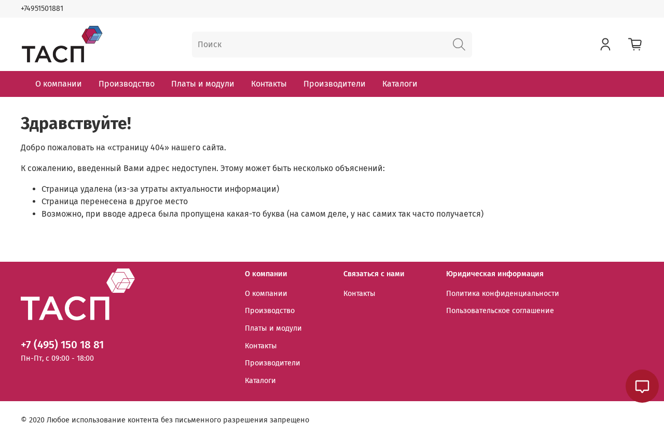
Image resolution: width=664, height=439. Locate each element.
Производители (334, 84)
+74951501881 (42, 8)
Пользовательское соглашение (500, 310)
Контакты (269, 84)
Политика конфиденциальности (502, 293)
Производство (127, 84)
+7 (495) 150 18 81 (62, 344)
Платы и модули (202, 84)
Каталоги (400, 84)
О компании (58, 84)
